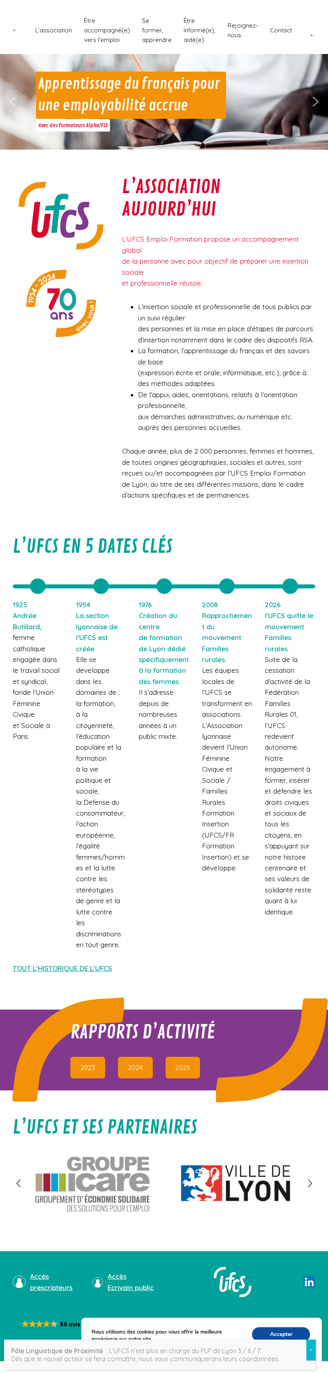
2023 (87, 1067)
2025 (182, 1067)
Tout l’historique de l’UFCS (62, 968)
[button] (12, 101)
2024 (135, 1067)
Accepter (281, 1334)
